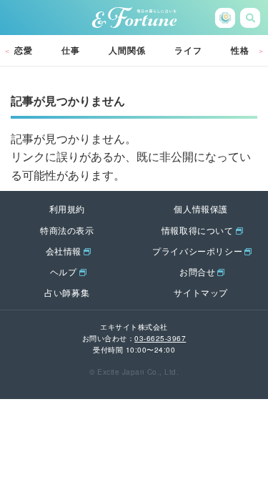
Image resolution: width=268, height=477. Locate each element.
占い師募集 (66, 292)
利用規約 (67, 208)
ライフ (188, 50)
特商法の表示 (67, 230)
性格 (240, 50)
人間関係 (127, 50)
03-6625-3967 (160, 338)
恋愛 (23, 50)
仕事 (70, 50)
